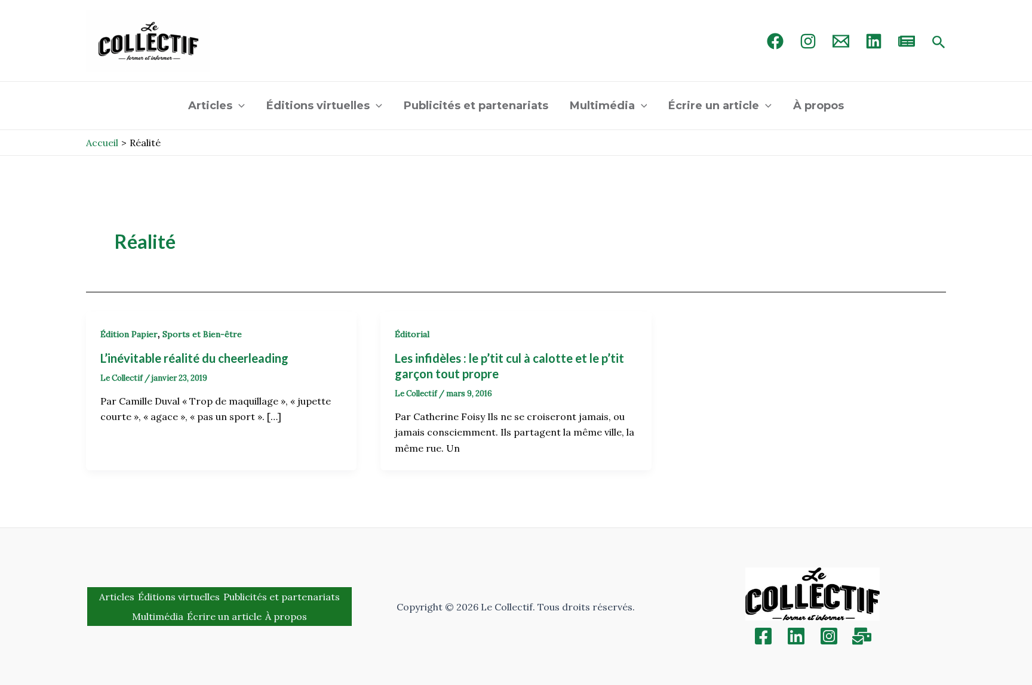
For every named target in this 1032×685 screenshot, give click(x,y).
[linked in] (873, 41)
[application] (238, 105)
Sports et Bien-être (202, 334)
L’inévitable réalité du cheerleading (194, 358)
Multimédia (602, 105)
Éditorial (412, 334)
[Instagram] (808, 41)
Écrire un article (713, 105)
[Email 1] (841, 41)
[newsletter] (906, 41)
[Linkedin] (796, 636)
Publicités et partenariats (476, 105)
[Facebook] (775, 41)
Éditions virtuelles (318, 105)
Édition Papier (129, 334)
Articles (210, 105)
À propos (818, 105)
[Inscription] (861, 636)
